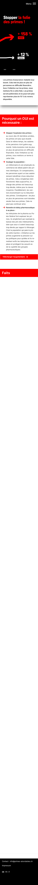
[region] (19, 561)
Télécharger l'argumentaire (14, 257)
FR (6, 872)
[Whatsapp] (26, 880)
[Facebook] (20, 880)
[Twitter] (33, 880)
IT (9, 872)
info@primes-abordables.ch (21, 861)
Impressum (6, 866)
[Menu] (34, 4)
